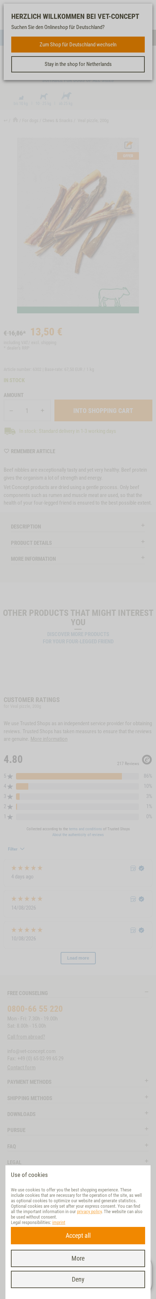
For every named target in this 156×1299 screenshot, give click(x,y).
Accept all (78, 1235)
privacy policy (89, 1211)
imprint (58, 1222)
